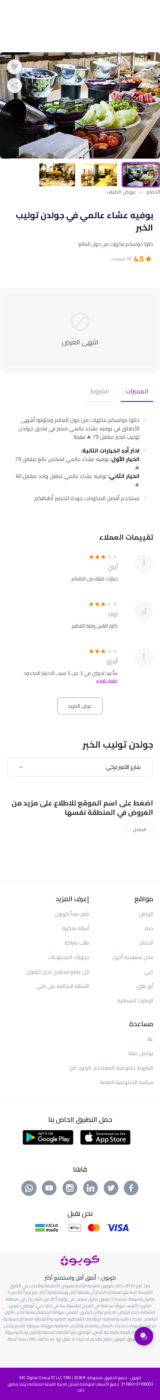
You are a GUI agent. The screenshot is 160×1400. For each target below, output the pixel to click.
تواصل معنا (140, 1053)
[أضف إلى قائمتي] (14, 66)
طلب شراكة (76, 943)
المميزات (137, 392)
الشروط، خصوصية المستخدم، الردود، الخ (111, 1068)
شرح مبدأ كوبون (72, 914)
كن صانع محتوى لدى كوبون (57, 971)
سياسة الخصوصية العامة (126, 1082)
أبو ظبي (145, 986)
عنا (150, 1039)
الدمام (153, 191)
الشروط (100, 392)
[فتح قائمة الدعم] (143, 1336)
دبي (148, 971)
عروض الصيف (121, 191)
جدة (149, 928)
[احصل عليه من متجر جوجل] (48, 1136)
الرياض (146, 914)
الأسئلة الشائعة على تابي (62, 986)
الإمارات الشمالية (135, 1000)
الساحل (139, 829)
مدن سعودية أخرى (132, 957)
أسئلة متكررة (75, 928)
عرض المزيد (80, 706)
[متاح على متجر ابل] (105, 1136)
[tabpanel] (80, 105)
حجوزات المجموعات (68, 957)
